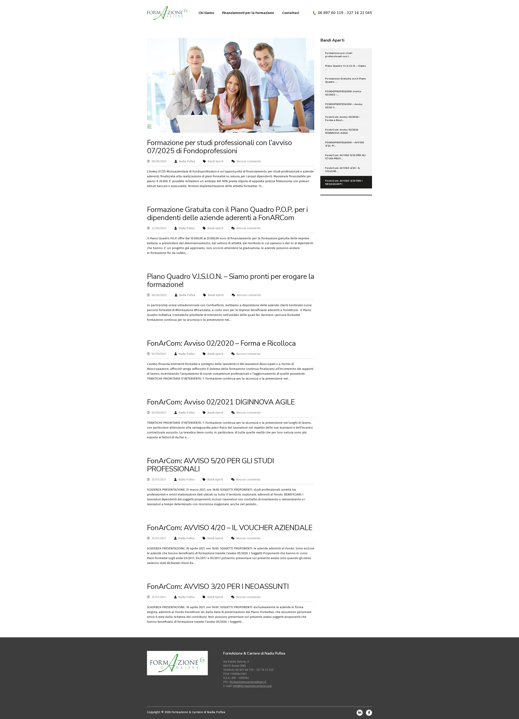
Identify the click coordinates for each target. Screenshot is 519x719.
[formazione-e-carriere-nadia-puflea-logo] (167, 12)
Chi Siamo (206, 13)
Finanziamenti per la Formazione (248, 13)
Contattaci (290, 13)
